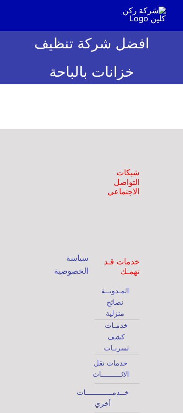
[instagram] (121, 216)
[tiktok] (136, 233)
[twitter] (136, 216)
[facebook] (106, 216)
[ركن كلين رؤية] (66, 289)
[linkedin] (121, 233)
